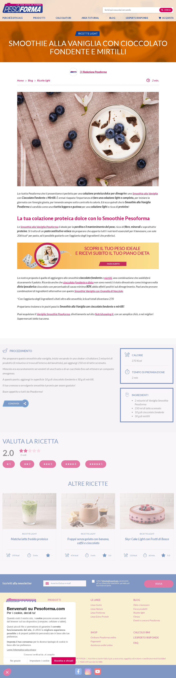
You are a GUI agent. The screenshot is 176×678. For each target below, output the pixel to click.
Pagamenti (96, 641)
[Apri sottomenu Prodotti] (45, 18)
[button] (16, 403)
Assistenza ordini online (102, 645)
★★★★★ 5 (95, 463)
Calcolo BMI (141, 632)
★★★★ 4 (70, 463)
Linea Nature (97, 609)
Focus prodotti (140, 609)
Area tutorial (90, 18)
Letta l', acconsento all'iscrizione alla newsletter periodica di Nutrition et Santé (113, 583)
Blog (112, 18)
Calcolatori (63, 18)
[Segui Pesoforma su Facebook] (78, 671)
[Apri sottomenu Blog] (115, 18)
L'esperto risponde (146, 637)
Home (20, 80)
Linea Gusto (96, 605)
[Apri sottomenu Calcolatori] (71, 18)
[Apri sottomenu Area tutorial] (98, 18)
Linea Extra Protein (100, 616)
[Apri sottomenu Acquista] (173, 18)
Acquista (168, 18)
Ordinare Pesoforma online (103, 637)
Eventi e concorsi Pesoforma (146, 620)
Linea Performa (98, 612)
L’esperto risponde (137, 18)
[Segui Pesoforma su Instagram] (88, 671)
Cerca (167, 10)
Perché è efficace (12, 18)
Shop (94, 632)
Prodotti (39, 18)
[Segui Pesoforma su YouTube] (97, 671)
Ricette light (43, 80)
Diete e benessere (141, 605)
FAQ (135, 642)
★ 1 (9, 463)
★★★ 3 (47, 463)
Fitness (136, 616)
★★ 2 (27, 463)
